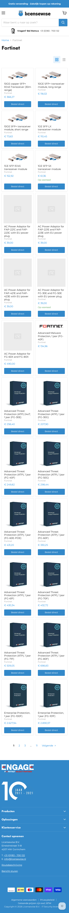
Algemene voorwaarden (24, 900)
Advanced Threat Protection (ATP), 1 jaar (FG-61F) (17, 595)
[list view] (63, 59)
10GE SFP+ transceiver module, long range (51, 85)
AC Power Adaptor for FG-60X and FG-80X (17, 355)
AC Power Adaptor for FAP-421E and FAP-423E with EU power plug (17, 294)
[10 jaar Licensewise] (18, 802)
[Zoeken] (63, 22)
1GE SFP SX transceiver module (49, 167)
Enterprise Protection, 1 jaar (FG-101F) (51, 714)
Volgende (48, 745)
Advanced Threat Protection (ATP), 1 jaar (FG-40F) (17, 474)
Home (5, 40)
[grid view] (56, 59)
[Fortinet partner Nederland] (18, 774)
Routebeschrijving (12, 865)
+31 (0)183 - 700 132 (14, 855)
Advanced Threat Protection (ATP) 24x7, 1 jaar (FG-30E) (17, 414)
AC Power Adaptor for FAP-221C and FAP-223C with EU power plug (17, 231)
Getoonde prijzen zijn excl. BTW (34, 903)
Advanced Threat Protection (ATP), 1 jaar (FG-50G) (51, 474)
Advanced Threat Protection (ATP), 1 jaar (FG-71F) (17, 655)
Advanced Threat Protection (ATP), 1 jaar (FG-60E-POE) (17, 535)
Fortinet (8, 93)
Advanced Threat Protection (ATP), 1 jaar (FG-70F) (51, 595)
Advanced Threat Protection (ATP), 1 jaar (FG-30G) (51, 414)
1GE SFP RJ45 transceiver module (15, 167)
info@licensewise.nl (15, 859)
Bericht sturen (10, 871)
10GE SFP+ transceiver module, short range (17, 128)
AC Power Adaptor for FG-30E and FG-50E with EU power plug (51, 293)
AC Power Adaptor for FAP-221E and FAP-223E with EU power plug (51, 231)
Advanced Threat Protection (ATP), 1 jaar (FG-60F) (51, 535)
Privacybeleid (47, 900)
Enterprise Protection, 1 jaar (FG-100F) (17, 714)
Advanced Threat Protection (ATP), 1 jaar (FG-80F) (51, 655)
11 (37, 745)
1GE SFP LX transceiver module (49, 128)
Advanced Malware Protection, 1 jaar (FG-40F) (50, 336)
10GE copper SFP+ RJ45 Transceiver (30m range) (17, 87)
